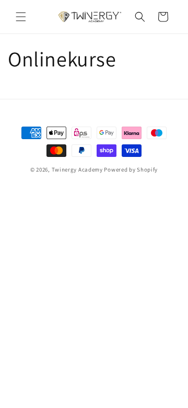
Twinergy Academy (77, 169)
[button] (20, 16)
